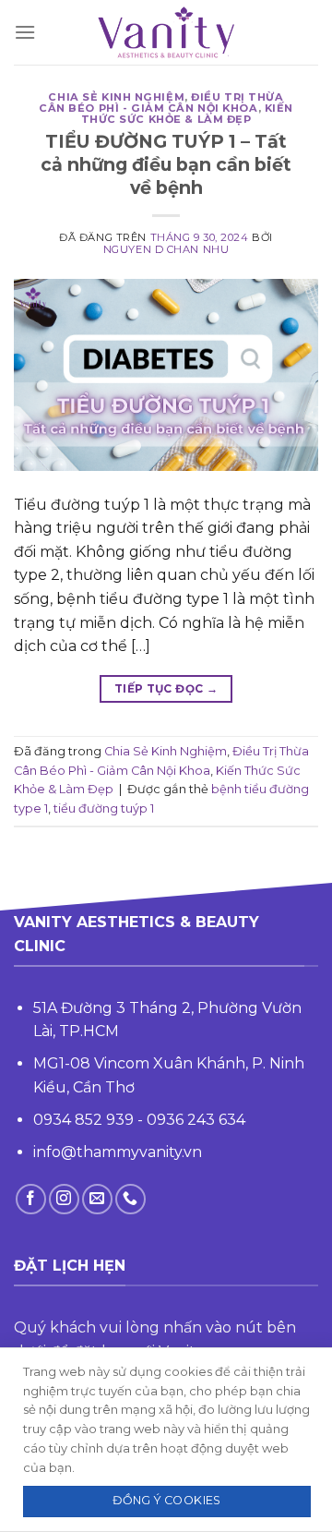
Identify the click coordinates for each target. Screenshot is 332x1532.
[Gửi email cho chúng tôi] (97, 1199)
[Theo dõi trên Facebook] (31, 1199)
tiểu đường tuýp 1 (103, 808)
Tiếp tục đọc (166, 688)
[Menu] (25, 31)
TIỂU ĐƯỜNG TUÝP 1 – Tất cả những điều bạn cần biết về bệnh (166, 164)
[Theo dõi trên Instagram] (64, 1199)
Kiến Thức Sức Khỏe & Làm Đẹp (187, 114)
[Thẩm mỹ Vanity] (166, 32)
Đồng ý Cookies (166, 1500)
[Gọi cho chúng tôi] (130, 1199)
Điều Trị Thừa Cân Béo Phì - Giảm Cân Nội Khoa (161, 102)
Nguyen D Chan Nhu (166, 249)
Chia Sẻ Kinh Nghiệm (116, 96)
